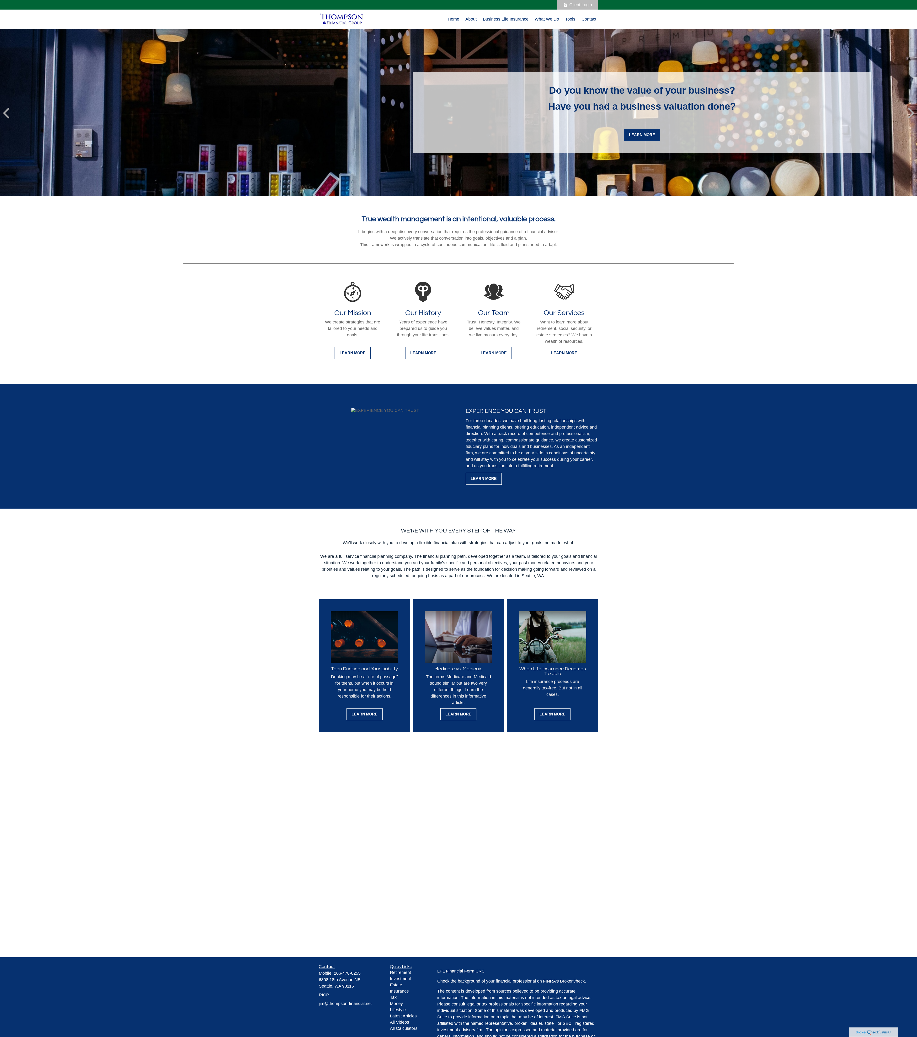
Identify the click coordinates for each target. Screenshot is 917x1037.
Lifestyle (398, 1009)
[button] (453, 19)
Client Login (580, 4)
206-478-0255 (347, 973)
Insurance (399, 991)
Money (396, 1003)
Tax (393, 997)
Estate (396, 985)
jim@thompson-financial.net (345, 1003)
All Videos (399, 1022)
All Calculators (403, 1028)
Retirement (400, 972)
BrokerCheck (572, 981)
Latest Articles (403, 1016)
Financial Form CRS (465, 971)
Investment (400, 978)
